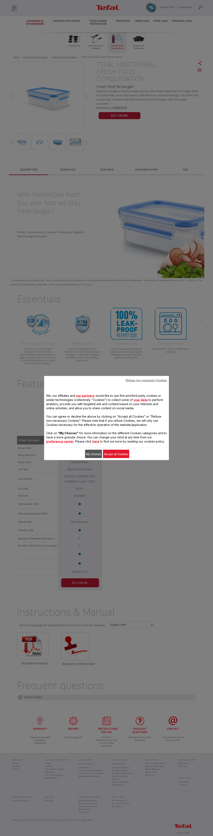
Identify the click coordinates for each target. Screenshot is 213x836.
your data (141, 400)
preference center (60, 441)
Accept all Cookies (116, 454)
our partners (85, 395)
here (95, 441)
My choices (93, 454)
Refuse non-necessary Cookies (146, 380)
